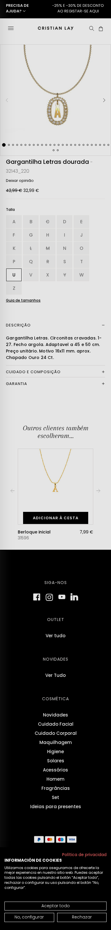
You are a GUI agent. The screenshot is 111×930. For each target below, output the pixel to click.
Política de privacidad (84, 855)
